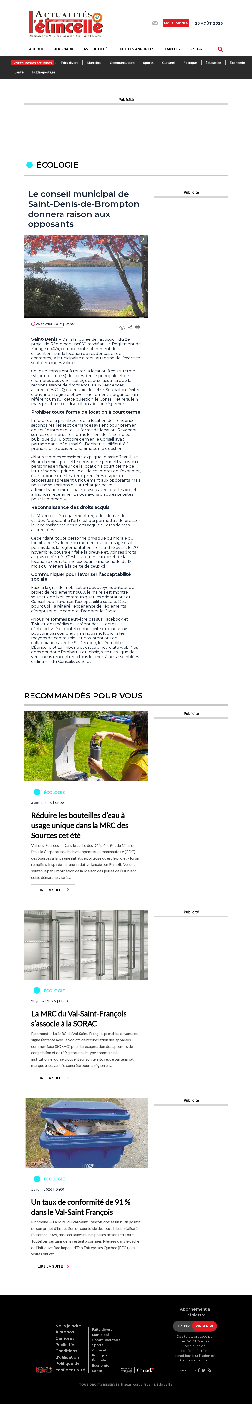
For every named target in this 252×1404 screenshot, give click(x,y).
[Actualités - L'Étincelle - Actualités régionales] (66, 23)
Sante (97, 1371)
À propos (64, 1332)
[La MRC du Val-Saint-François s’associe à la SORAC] (86, 944)
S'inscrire (204, 1326)
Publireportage (43, 72)
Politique (190, 63)
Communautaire (122, 63)
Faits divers (69, 63)
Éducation (213, 63)
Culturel (168, 63)
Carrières (65, 1338)
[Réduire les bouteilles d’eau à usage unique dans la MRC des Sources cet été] (86, 746)
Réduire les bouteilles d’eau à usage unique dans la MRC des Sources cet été (79, 825)
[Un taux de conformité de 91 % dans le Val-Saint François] (86, 1132)
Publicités (65, 1344)
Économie (237, 63)
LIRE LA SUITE (50, 890)
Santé (19, 72)
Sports (148, 63)
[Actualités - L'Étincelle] (44, 1363)
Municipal (94, 63)
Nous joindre (68, 1326)
